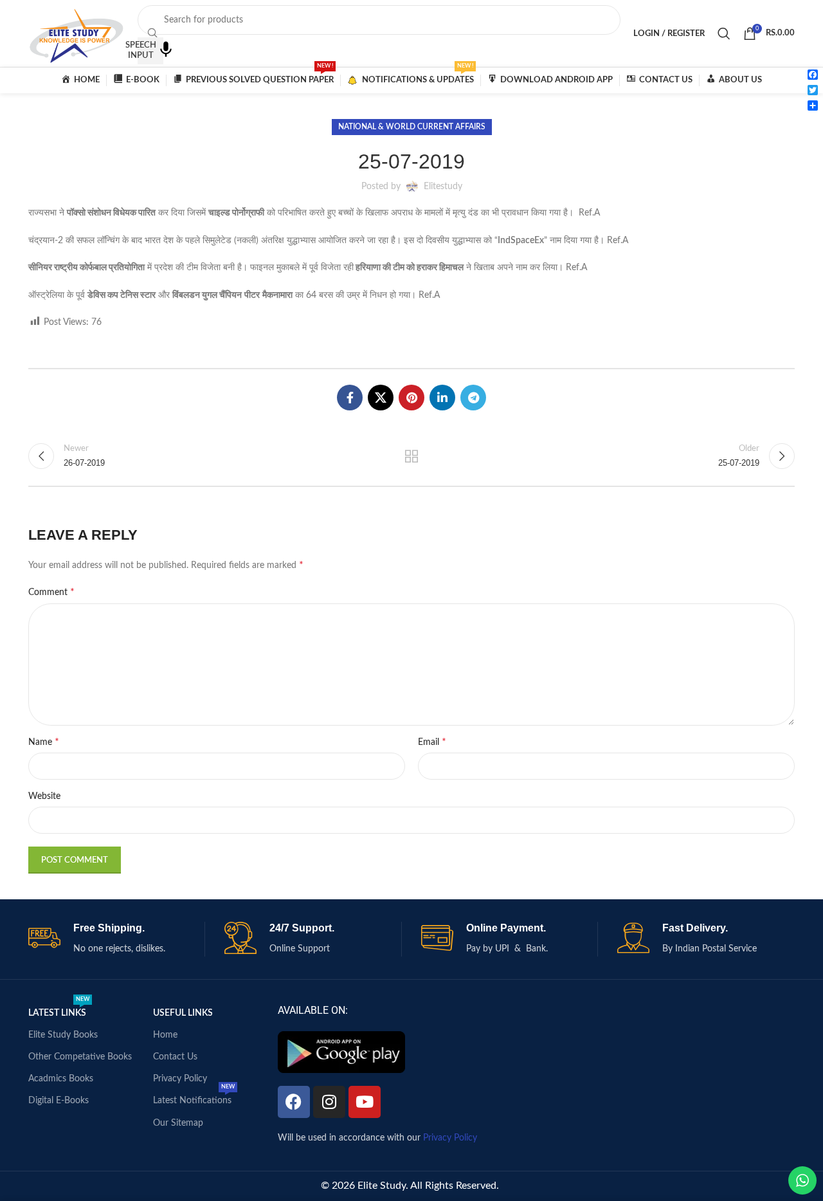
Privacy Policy (180, 1078)
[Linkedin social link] (442, 397)
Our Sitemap (178, 1123)
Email (432, 742)
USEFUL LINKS (183, 1013)
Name (43, 742)
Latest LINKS (58, 1010)
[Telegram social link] (473, 397)
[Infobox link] (116, 939)
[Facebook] (294, 1102)
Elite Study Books (63, 1035)
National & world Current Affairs (411, 127)
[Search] (724, 33)
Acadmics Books (60, 1078)
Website (44, 796)
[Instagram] (329, 1102)
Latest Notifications (194, 1097)
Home (165, 1035)
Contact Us (175, 1056)
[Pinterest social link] (411, 397)
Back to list (411, 456)
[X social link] (380, 397)
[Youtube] (364, 1102)
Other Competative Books (80, 1056)
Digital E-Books (58, 1100)
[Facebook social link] (350, 397)
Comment (51, 592)
